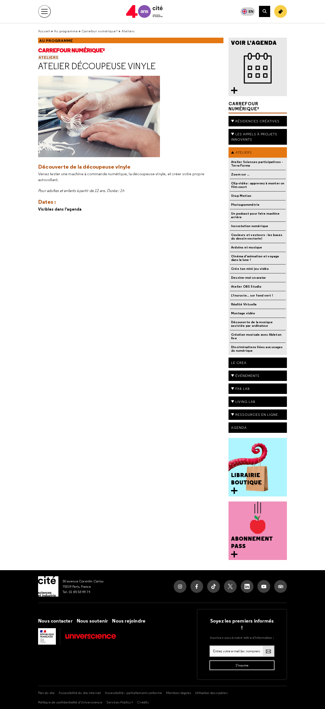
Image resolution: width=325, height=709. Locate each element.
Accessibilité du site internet (80, 692)
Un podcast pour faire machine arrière (255, 215)
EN (251, 11)
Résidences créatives (257, 121)
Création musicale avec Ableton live (256, 336)
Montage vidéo (243, 313)
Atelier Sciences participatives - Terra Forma (257, 164)
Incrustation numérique (249, 226)
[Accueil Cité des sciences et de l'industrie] (48, 586)
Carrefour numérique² (100, 31)
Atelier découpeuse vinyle (97, 66)
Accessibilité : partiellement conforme (133, 692)
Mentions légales (178, 692)
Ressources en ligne (256, 414)
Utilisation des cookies (211, 692)
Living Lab (245, 401)
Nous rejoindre (128, 620)
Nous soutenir (92, 620)
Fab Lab (242, 388)
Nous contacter (55, 620)
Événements (247, 375)
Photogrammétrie (245, 204)
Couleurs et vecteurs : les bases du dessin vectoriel (256, 237)
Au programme (66, 31)
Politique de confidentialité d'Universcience (70, 702)
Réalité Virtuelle (244, 304)
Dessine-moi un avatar (248, 277)
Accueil (44, 31)
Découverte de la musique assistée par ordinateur (252, 324)
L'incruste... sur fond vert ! (252, 295)
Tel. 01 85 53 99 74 (76, 591)
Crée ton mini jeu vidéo (250, 269)
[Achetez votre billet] (280, 11)
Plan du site (46, 692)
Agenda (239, 427)
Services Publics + (119, 702)
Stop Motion (241, 196)
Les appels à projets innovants (254, 137)
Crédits (142, 702)
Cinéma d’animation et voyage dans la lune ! (255, 258)
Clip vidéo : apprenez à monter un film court (257, 185)
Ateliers (128, 31)
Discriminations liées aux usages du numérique (257, 349)
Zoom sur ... (240, 174)
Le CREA (239, 362)
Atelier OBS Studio (246, 286)
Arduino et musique (246, 247)
